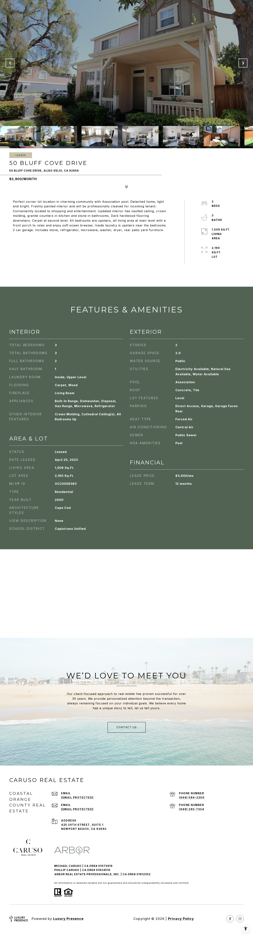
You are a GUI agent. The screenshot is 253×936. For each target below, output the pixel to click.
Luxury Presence (68, 919)
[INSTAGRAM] (240, 918)
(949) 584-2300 (191, 797)
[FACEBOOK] (230, 918)
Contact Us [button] (126, 727)
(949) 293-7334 (191, 809)
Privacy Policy (181, 919)
